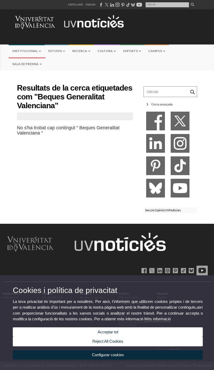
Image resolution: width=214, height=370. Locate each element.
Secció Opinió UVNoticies (163, 210)
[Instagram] (180, 145)
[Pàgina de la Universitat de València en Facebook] (143, 270)
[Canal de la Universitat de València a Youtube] (138, 4)
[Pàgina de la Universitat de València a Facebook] (101, 4)
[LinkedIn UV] (158, 270)
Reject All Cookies (107, 341)
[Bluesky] (155, 190)
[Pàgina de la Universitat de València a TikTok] (127, 4)
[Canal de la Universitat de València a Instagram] (117, 4)
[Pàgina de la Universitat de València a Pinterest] (122, 4)
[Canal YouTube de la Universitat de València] (201, 270)
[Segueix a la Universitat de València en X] (150, 270)
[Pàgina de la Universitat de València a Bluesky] (132, 4)
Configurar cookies (108, 355)
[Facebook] (155, 122)
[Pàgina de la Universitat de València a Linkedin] (111, 4)
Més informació (157, 319)
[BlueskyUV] (190, 270)
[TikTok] (180, 167)
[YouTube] (180, 190)
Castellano (75, 4)
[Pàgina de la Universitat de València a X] (106, 4)
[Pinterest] (155, 167)
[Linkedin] (155, 145)
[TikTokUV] (182, 270)
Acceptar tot (108, 332)
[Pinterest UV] (174, 270)
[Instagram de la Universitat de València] (166, 270)
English (91, 4)
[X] (180, 122)
